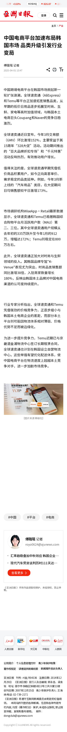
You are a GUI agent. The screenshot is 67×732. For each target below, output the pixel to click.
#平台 (31, 517)
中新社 (45, 649)
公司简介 (8, 663)
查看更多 (17, 572)
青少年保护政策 (46, 663)
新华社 (21, 649)
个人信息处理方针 (26, 663)
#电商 (50, 517)
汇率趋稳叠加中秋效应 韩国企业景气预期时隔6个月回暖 (34, 556)
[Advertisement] (35, 474)
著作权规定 (10, 669)
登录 (43, 15)
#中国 (12, 517)
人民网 (58, 649)
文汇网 (33, 649)
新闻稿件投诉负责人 (52, 668)
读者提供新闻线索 (28, 669)
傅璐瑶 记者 (11, 65)
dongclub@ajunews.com (18, 715)
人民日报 (8, 649)
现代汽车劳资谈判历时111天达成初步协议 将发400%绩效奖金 (33, 563)
